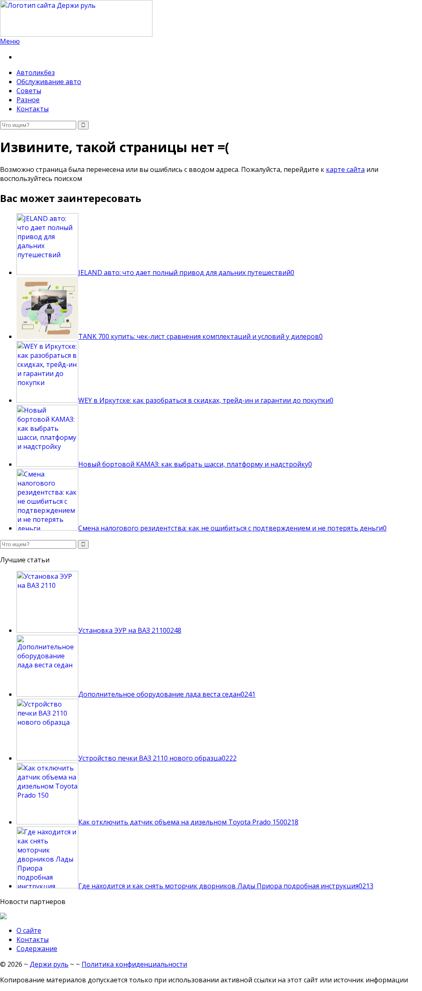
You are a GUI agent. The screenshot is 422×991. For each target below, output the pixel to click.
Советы (28, 90)
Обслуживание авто (48, 81)
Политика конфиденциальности (134, 964)
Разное (28, 99)
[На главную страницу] (211, 18)
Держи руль (49, 964)
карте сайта (345, 169)
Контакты (32, 108)
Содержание (36, 948)
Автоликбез (35, 72)
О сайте (28, 930)
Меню (10, 41)
